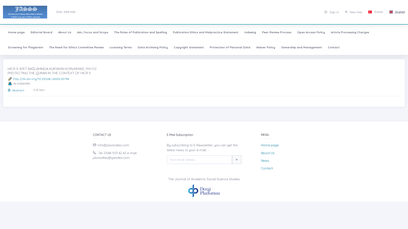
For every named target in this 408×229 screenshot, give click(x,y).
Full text (39, 90)
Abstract (18, 90)
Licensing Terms (121, 47)
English (399, 12)
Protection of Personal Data (230, 47)
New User (355, 12)
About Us (64, 32)
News (265, 161)
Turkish (378, 12)
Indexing (250, 32)
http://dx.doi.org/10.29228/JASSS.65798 (41, 79)
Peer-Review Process (276, 32)
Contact (334, 47)
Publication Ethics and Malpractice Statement (205, 32)
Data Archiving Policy (153, 47)
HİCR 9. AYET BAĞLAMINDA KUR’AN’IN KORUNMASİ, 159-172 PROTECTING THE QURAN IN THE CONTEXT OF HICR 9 (52, 71)
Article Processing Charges (350, 32)
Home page (16, 32)
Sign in (334, 12)
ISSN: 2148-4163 (65, 12)
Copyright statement (189, 47)
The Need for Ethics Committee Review (76, 47)
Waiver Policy (265, 47)
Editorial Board (41, 32)
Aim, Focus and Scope (92, 32)
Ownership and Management (301, 47)
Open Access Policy (311, 32)
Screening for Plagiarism (25, 47)
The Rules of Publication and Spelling (140, 32)
